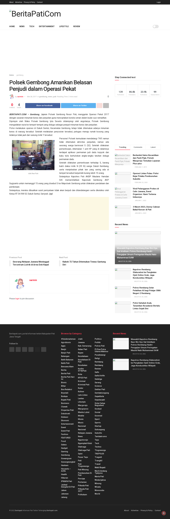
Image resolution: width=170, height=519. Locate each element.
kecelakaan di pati (84, 361)
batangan (65, 356)
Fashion (64, 434)
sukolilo (98, 433)
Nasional (82, 429)
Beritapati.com (52, 510)
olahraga (82, 447)
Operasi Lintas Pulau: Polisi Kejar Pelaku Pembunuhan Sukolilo (145, 176)
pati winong (83, 470)
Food (63, 441)
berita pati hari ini (68, 378)
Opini (80, 454)
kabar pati (82, 349)
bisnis (64, 382)
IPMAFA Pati (66, 481)
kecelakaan (83, 356)
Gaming (64, 451)
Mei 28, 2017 (32, 97)
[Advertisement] (113, 13)
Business (65, 403)
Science (98, 386)
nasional (82, 426)
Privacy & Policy (29, 2)
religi (97, 358)
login (17, 299)
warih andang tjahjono (101, 472)
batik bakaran (67, 360)
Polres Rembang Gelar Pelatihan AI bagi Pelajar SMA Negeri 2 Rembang (147, 290)
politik (98, 342)
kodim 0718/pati (82, 370)
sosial (97, 412)
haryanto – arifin (66, 470)
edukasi (64, 417)
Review (76, 26)
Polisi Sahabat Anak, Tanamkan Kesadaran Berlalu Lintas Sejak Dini (146, 306)
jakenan (65, 494)
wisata (98, 487)
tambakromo (101, 436)
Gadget (64, 448)
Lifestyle (64, 26)
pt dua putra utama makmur (101, 350)
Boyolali (64, 393)
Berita (63, 370)
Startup (98, 426)
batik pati (65, 363)
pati (54, 97)
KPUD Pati (82, 378)
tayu (97, 440)
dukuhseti (65, 414)
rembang (99, 362)
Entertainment (47, 26)
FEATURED (66, 438)
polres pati (100, 346)
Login (158, 2)
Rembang (99, 365)
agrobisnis (66, 342)
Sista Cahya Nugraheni (100, 404)
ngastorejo (83, 440)
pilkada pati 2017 (83, 490)
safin (97, 372)
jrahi (80, 339)
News (22, 26)
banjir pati (65, 353)
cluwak (64, 407)
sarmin (20, 97)
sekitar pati (100, 389)
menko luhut (83, 412)
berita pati (65, 373)
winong (98, 483)
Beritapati (18, 510)
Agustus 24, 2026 (124, 261)
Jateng (64, 497)
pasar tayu (83, 457)
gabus (64, 445)
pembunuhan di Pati (85, 474)
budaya (64, 396)
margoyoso (83, 409)
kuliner (81, 391)
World (97, 494)
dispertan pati (67, 410)
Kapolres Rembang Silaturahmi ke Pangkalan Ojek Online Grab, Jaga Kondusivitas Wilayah (145, 363)
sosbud (98, 409)
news (50, 97)
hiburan (64, 478)
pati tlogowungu (83, 465)
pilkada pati (83, 485)
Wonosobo (99, 490)
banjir (63, 349)
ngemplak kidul (85, 443)
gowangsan (66, 458)
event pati (65, 431)
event (63, 427)
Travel (97, 464)
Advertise (18, 2)
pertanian (82, 482)
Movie (80, 419)
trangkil (98, 461)
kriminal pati (83, 385)
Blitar (63, 386)
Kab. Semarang (84, 346)
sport (97, 419)
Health (64, 474)
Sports (98, 423)
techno (98, 447)
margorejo (83, 405)
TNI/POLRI (99, 454)
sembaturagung (102, 393)
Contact (40, 2)
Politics (98, 339)
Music (80, 423)
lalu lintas (83, 395)
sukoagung (100, 429)
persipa (81, 479)
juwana (81, 342)
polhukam (82, 495)
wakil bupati (100, 467)
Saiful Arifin (100, 376)
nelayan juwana (85, 433)
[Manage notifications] (164, 513)
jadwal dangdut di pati (68, 486)
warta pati (99, 476)
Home (12, 26)
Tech (31, 26)
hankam (64, 465)
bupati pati (66, 400)
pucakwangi (100, 355)
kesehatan (82, 365)
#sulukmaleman (68, 339)
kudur (80, 388)
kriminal (81, 381)
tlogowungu (100, 450)
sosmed (98, 416)
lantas (81, 398)
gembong (19, 75)
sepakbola (99, 396)
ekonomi (65, 420)
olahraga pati (84, 450)
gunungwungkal (68, 462)
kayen (80, 353)
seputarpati (100, 400)
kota (80, 374)
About (11, 2)
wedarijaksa (100, 480)
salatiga (98, 379)
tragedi (98, 457)
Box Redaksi (66, 389)
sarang (98, 382)
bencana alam (67, 367)
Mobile (81, 416)
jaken (63, 490)
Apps (63, 346)
